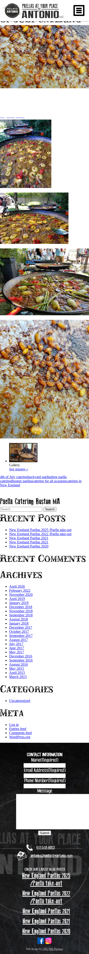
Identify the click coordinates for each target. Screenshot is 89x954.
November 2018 (21, 611)
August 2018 (18, 619)
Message (44, 791)
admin (29, 116)
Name (44, 760)
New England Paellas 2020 (28, 546)
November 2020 (21, 595)
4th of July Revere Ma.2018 (37, 101)
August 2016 (18, 664)
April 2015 (17, 673)
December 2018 (20, 607)
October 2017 (19, 631)
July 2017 (16, 644)
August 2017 (18, 640)
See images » (18, 469)
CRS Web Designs (52, 949)
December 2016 (20, 656)
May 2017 (16, 652)
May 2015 (16, 668)
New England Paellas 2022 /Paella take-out (40, 534)
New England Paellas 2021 (28, 538)
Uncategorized (19, 701)
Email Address (44, 770)
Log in (14, 725)
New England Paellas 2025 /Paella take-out (40, 530)
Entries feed (17, 729)
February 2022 (19, 590)
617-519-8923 (46, 848)
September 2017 (21, 636)
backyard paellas (40, 477)
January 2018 (19, 623)
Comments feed (20, 733)
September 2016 (21, 660)
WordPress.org (19, 737)
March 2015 (18, 677)
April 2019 (17, 599)
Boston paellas (21, 481)
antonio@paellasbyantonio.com (51, 856)
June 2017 (16, 648)
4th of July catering (14, 477)
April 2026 (17, 586)
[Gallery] (23, 461)
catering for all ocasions (49, 481)
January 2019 (19, 603)
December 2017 (20, 627)
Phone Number (44, 781)
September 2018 (21, 615)
